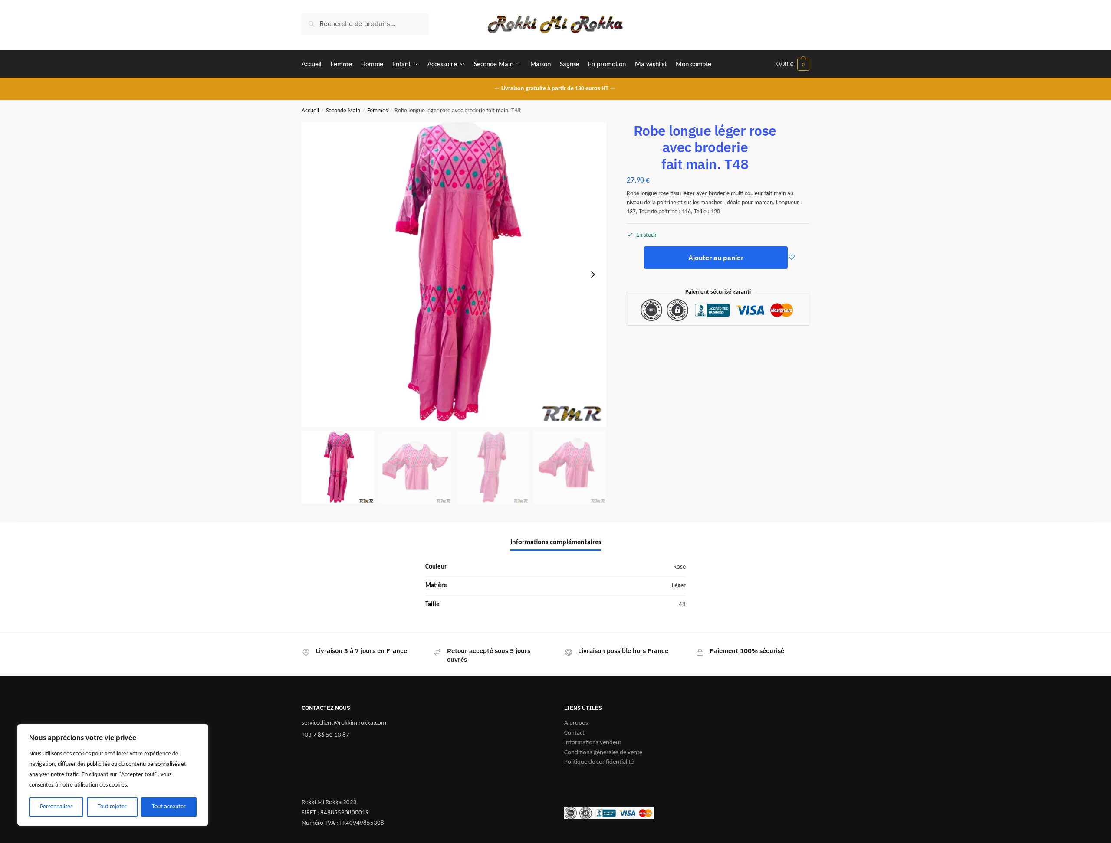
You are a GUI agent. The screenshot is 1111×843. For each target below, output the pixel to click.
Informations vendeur (592, 742)
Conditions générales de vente (603, 752)
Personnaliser (56, 807)
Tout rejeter (112, 807)
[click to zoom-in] (454, 274)
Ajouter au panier (715, 257)
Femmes (377, 111)
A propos (576, 723)
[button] (593, 274)
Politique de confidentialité (599, 762)
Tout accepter (169, 807)
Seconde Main (343, 111)
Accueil (310, 111)
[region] (112, 775)
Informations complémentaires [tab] (555, 542)
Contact (574, 733)
